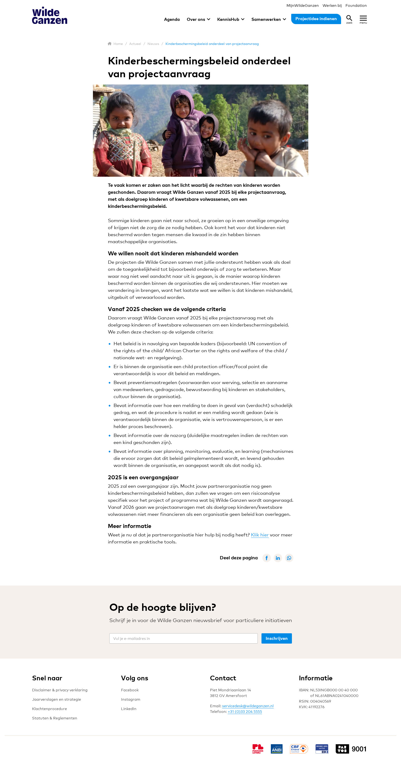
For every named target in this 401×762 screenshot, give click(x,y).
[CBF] (299, 749)
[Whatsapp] (289, 558)
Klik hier (260, 535)
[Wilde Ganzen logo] (49, 15)
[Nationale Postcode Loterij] (258, 749)
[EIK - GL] (322, 749)
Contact (223, 678)
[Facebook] (266, 558)
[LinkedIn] (278, 558)
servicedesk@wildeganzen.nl (248, 706)
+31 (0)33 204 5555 (245, 711)
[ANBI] (277, 749)
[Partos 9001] (352, 749)
